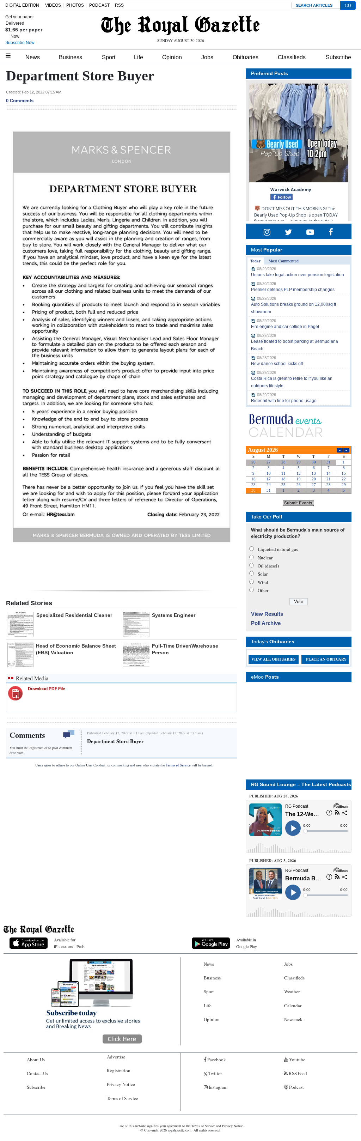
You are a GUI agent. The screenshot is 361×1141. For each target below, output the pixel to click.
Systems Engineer (173, 615)
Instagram (217, 1087)
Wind (263, 582)
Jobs (207, 57)
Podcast (296, 1087)
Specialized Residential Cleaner (74, 615)
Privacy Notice (121, 1084)
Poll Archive (266, 623)
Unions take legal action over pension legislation (297, 274)
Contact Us (37, 1073)
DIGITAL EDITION (22, 5)
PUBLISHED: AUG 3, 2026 (272, 860)
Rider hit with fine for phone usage (284, 400)
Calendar (292, 1005)
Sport (108, 57)
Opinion (172, 57)
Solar (263, 574)
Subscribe (338, 57)
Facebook (216, 1059)
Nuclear (265, 557)
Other (263, 590)
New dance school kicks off (277, 363)
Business (70, 57)
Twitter (214, 1073)
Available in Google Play (246, 943)
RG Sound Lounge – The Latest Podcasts (301, 784)
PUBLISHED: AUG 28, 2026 (273, 796)
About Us (36, 1059)
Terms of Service (178, 765)
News (32, 57)
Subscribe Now (20, 42)
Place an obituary (326, 659)
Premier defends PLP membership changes (293, 289)
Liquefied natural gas (278, 549)
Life (138, 57)
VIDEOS (53, 5)
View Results (267, 614)
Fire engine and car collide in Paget (285, 326)
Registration (118, 1070)
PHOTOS (75, 5)
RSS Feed (297, 1073)
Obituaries (245, 57)
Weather (292, 991)
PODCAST (99, 5)
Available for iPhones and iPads (69, 943)
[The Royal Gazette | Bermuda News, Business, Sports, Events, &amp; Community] (180, 25)
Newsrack (293, 1019)
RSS (119, 5)
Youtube (296, 1059)
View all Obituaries (273, 659)
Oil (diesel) (268, 566)
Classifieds (292, 57)
